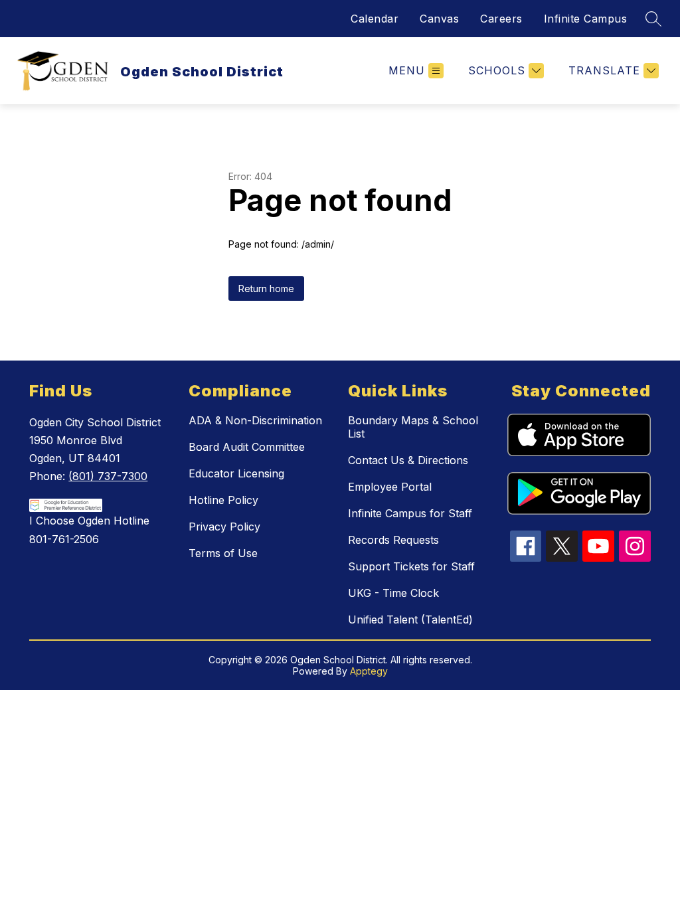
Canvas (439, 18)
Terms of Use (223, 553)
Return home (266, 288)
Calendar (374, 18)
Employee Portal (390, 486)
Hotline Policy (223, 500)
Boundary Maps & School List (413, 427)
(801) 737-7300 (107, 476)
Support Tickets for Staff (411, 566)
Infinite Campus (586, 18)
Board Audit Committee (247, 447)
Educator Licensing (236, 473)
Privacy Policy (224, 526)
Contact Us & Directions (408, 460)
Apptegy (369, 671)
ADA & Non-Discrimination (255, 420)
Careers (501, 18)
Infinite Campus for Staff (410, 513)
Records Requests (393, 539)
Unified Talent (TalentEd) (410, 619)
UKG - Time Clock (393, 593)
